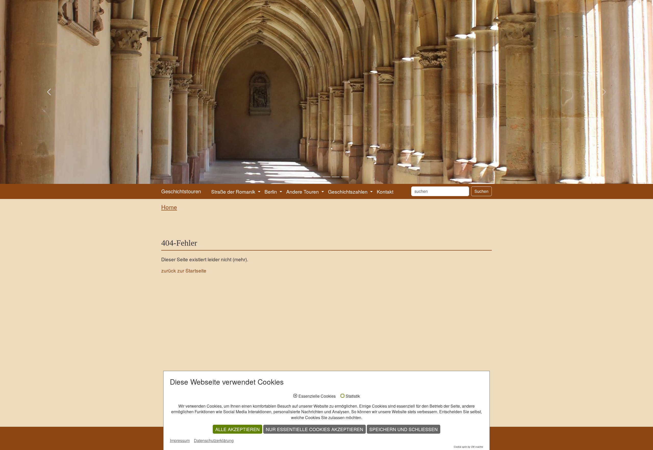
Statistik (353, 396)
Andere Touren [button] (303, 191)
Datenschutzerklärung (214, 440)
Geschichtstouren (181, 191)
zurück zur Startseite (183, 270)
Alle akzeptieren (237, 429)
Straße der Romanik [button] (234, 191)
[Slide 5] (345, 177)
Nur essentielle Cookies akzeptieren (314, 429)
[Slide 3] (326, 177)
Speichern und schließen (403, 429)
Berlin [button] (271, 191)
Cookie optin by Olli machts (468, 446)
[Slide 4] (336, 177)
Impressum (180, 440)
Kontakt (385, 191)
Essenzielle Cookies (317, 396)
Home (169, 207)
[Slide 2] (317, 177)
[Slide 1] (308, 177)
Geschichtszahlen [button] (348, 191)
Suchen (481, 191)
